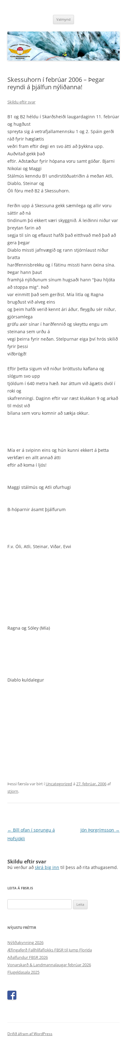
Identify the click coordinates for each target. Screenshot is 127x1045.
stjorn (12, 791)
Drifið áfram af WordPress (29, 1033)
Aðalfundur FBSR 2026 (27, 957)
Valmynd (63, 19)
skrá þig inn (47, 867)
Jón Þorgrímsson (100, 830)
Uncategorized (59, 784)
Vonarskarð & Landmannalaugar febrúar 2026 (49, 964)
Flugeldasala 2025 (23, 972)
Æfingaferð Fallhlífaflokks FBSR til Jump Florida (49, 950)
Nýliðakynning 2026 (25, 942)
